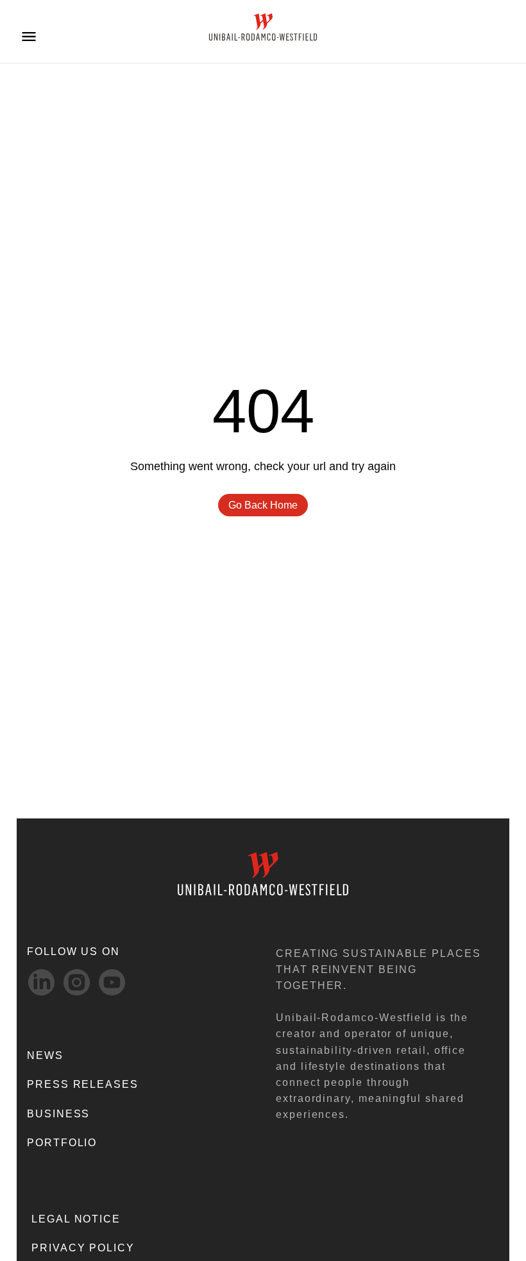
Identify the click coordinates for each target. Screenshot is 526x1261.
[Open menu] (29, 35)
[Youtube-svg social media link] (112, 982)
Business (58, 1113)
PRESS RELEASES (83, 1084)
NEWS (45, 1055)
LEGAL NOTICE (76, 1219)
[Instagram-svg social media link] (76, 982)
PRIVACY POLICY (83, 1247)
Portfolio (62, 1142)
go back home (263, 505)
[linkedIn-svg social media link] (41, 982)
